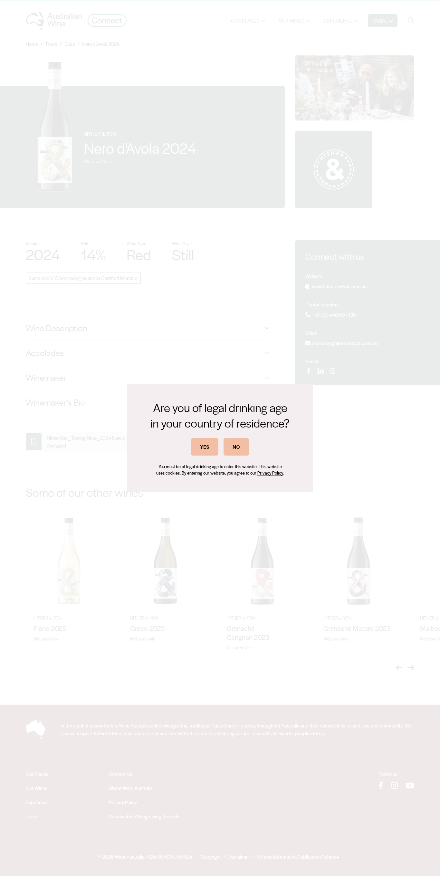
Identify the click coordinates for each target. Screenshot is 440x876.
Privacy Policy (270, 473)
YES (204, 446)
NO (236, 446)
